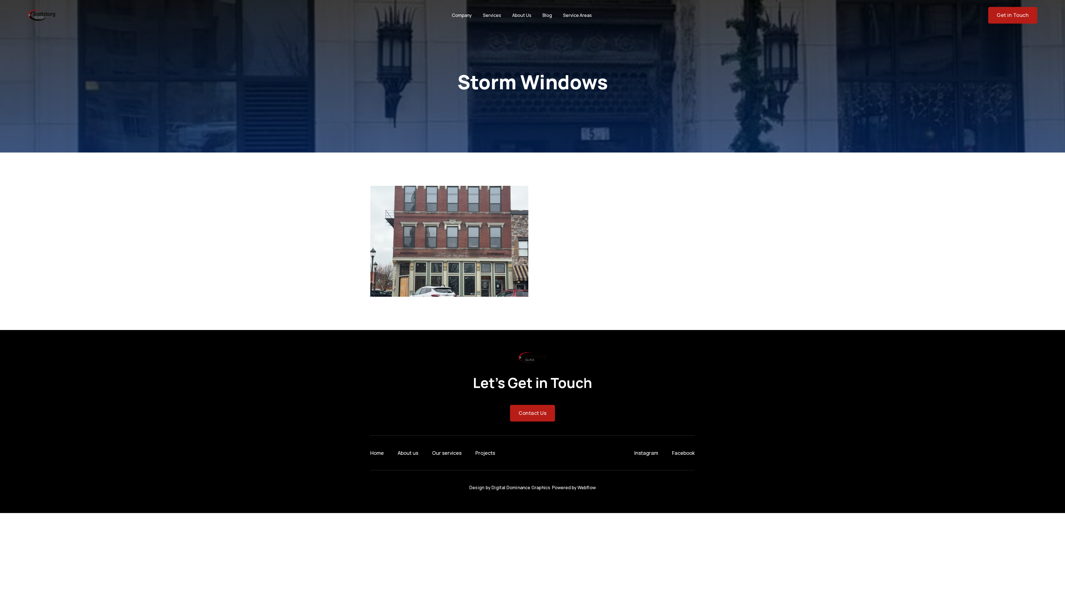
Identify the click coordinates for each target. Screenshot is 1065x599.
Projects (485, 453)
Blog (547, 15)
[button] (461, 15)
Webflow (586, 487)
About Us (521, 15)
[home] (41, 15)
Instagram (646, 453)
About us (408, 453)
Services (492, 15)
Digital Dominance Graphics (520, 487)
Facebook (683, 453)
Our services (447, 453)
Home (377, 453)
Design (476, 487)
